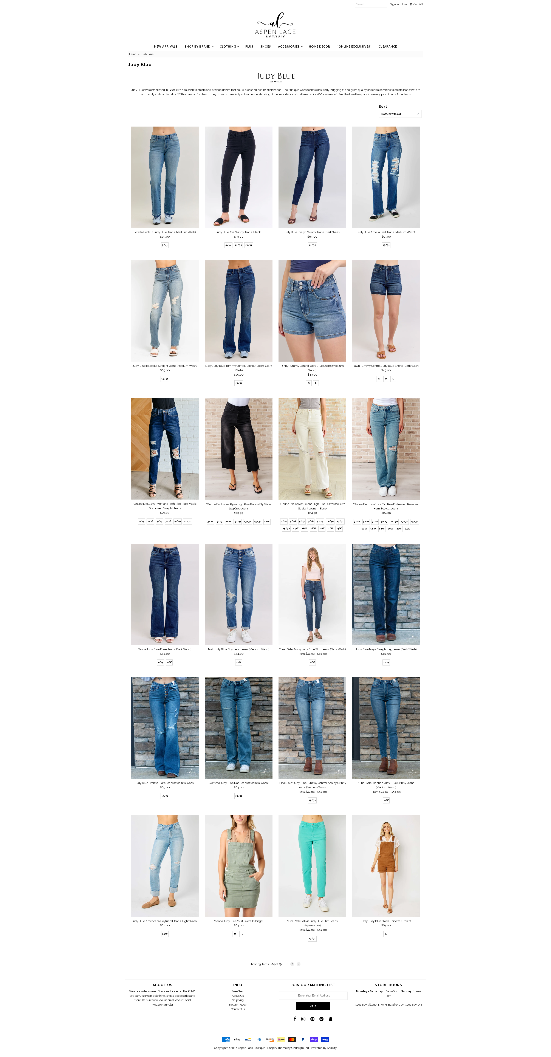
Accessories (289, 46)
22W (330, 528)
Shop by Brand (197, 46)
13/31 (248, 245)
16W (304, 528)
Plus (249, 46)
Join (404, 4)
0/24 (228, 245)
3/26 (150, 521)
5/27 (165, 245)
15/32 (386, 245)
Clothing (228, 46)
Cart (417, 4)
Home (132, 54)
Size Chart (237, 991)
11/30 (238, 245)
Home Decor (319, 46)
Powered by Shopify (324, 1047)
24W (339, 528)
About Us (238, 995)
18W (267, 521)
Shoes (265, 46)
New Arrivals (166, 46)
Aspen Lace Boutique (251, 1047)
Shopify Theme (277, 1047)
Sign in (394, 4)
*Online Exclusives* (354, 46)
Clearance (388, 46)
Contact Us (238, 1009)
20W (322, 528)
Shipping (238, 1000)
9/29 (177, 521)
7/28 (168, 521)
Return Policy (237, 1004)
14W (296, 528)
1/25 (141, 521)
